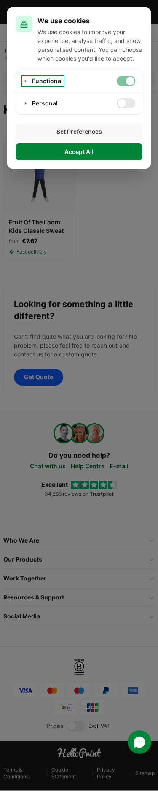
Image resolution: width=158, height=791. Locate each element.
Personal (45, 103)
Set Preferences (79, 131)
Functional (47, 80)
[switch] (126, 81)
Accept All (79, 151)
